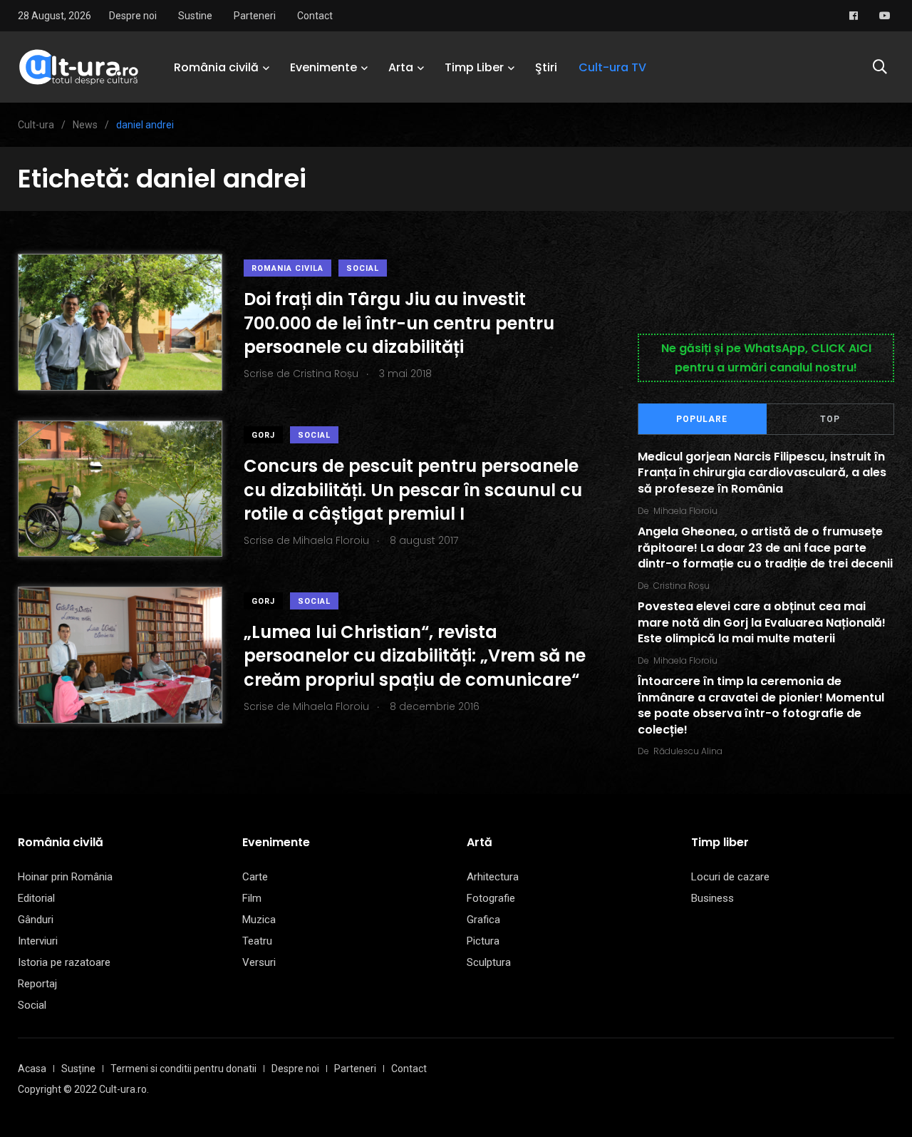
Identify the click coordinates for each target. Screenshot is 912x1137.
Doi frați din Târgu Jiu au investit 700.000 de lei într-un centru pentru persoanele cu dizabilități (399, 323)
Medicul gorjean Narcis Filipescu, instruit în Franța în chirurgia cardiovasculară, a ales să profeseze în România (762, 472)
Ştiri (546, 67)
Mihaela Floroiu (685, 511)
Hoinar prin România (65, 876)
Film (251, 898)
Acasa (32, 1068)
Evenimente (323, 67)
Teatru (257, 941)
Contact (315, 15)
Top (830, 419)
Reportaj (37, 983)
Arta (400, 67)
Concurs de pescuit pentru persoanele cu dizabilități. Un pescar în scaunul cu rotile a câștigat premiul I (413, 489)
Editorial (36, 898)
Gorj (263, 435)
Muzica (259, 919)
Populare (701, 419)
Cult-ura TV (612, 67)
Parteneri (255, 15)
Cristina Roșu (681, 586)
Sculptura (489, 962)
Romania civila (287, 268)
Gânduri (35, 919)
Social (362, 268)
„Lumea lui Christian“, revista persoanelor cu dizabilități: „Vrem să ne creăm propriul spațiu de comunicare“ (415, 655)
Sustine (195, 15)
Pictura (483, 941)
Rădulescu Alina (687, 751)
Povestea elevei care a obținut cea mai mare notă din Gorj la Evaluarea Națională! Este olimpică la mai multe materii (762, 623)
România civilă (216, 67)
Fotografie (491, 898)
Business (712, 898)
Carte (255, 876)
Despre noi (133, 15)
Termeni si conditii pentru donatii (183, 1068)
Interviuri (38, 941)
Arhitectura (493, 876)
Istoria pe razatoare (64, 962)
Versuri (259, 962)
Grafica (483, 919)
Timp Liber (474, 67)
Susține (78, 1068)
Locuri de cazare (730, 876)
